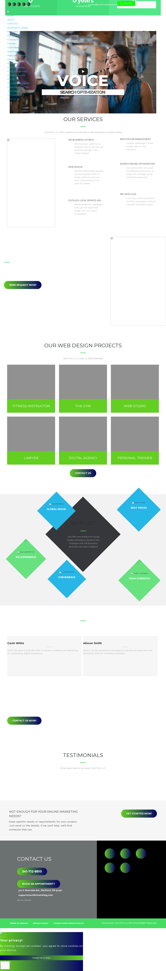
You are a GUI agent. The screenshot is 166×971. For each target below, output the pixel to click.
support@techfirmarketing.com (102, 4)
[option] (44, 656)
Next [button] (86, 684)
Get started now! (139, 813)
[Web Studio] (135, 389)
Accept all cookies (41, 957)
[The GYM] (83, 389)
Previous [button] (78, 684)
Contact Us (83, 473)
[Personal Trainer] (135, 441)
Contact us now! (24, 720)
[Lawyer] (31, 441)
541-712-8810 (32, 871)
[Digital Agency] (83, 441)
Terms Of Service (19, 923)
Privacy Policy (40, 923)
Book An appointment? (38, 883)
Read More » (97, 157)
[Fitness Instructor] (31, 389)
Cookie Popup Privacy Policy (68, 923)
